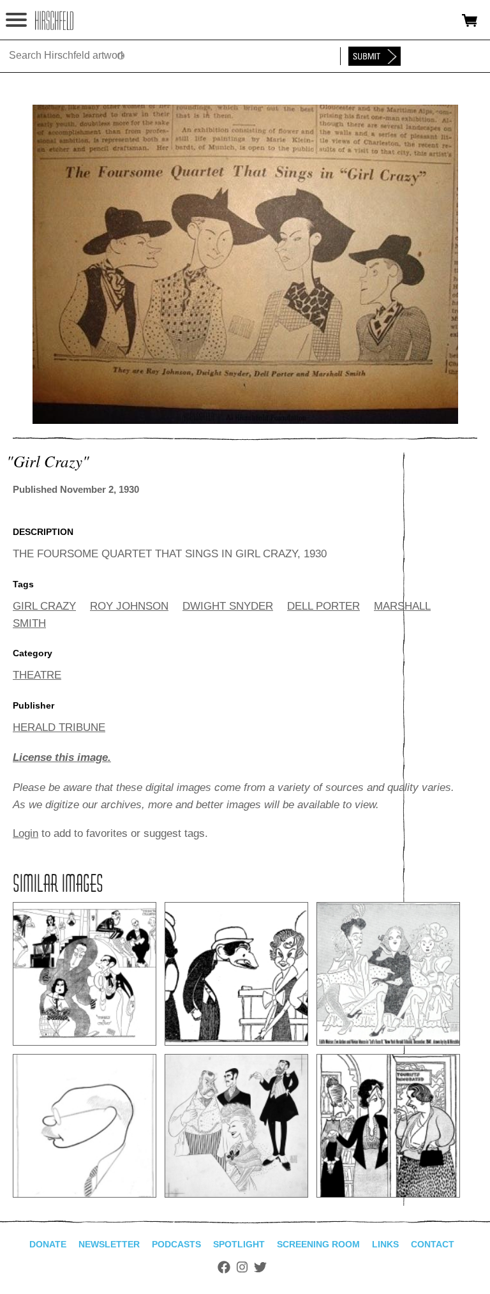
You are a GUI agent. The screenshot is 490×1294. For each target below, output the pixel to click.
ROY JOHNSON (129, 606)
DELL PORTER (323, 606)
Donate (47, 1244)
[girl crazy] (245, 420)
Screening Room (318, 1244)
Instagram (242, 1267)
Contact (432, 1244)
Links (385, 1244)
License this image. (62, 757)
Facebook (224, 1267)
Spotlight (239, 1244)
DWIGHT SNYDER (227, 606)
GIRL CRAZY (44, 606)
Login (25, 833)
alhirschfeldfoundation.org (54, 20)
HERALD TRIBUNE (59, 727)
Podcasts (176, 1244)
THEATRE (37, 675)
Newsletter (109, 1244)
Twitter (260, 1267)
